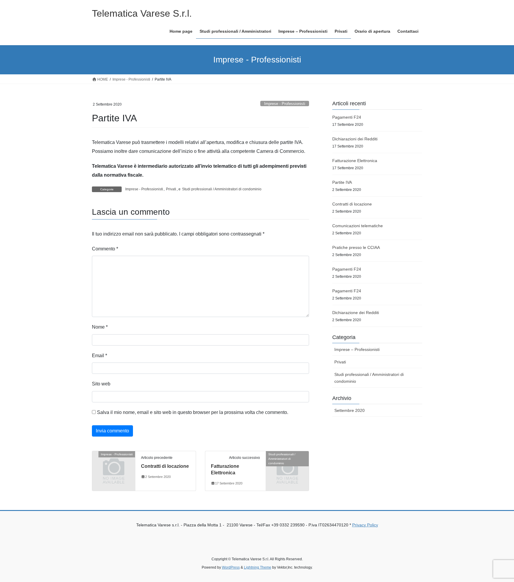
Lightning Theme (257, 567)
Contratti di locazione (165, 466)
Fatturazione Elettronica (354, 160)
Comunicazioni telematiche (357, 225)
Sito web (101, 383)
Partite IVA (342, 182)
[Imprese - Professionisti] (113, 463)
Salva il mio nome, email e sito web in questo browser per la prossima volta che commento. (192, 412)
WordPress (231, 567)
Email (99, 355)
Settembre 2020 (349, 410)
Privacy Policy (365, 525)
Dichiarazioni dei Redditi (354, 139)
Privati (171, 189)
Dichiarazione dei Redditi (355, 312)
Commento (105, 248)
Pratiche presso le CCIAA (356, 247)
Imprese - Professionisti (284, 103)
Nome (100, 327)
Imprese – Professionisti (357, 349)
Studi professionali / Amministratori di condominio (221, 189)
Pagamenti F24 (346, 117)
